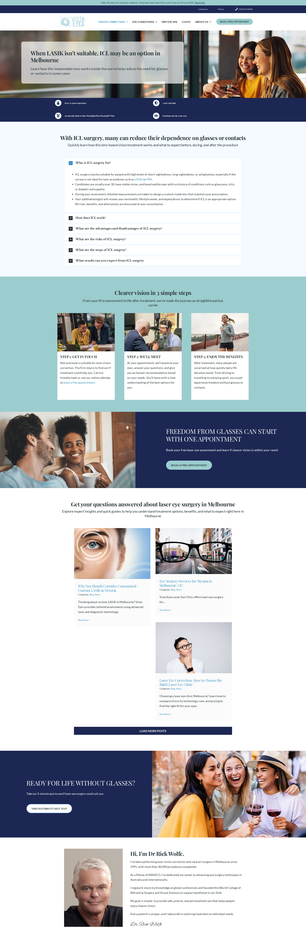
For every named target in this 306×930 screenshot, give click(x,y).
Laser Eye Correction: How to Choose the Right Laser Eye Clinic (191, 682)
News (97, 594)
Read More (83, 620)
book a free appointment (79, 382)
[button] (153, 163)
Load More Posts (153, 731)
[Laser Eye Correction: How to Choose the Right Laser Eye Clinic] (194, 647)
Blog (92, 594)
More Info (200, 2)
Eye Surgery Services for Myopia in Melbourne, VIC (186, 583)
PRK (149, 179)
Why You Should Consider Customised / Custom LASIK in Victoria (108, 588)
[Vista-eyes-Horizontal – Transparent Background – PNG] (72, 17)
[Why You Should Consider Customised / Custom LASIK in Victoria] (112, 553)
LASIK (138, 179)
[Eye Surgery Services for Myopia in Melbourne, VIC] (194, 551)
